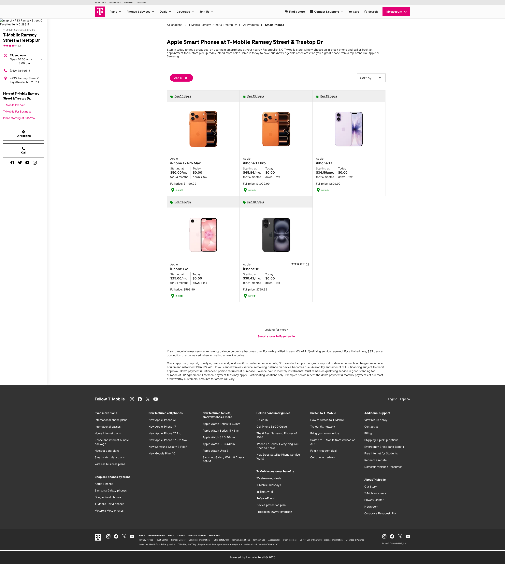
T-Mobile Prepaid (14, 105)
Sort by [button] (371, 77)
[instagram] (35, 162)
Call (23, 150)
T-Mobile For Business (17, 111)
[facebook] (12, 162)
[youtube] (27, 162)
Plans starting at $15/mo (19, 118)
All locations (174, 24)
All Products (251, 24)
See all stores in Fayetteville (276, 336)
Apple (178, 77)
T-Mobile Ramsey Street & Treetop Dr (213, 24)
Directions (24, 133)
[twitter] (20, 162)
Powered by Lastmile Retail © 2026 (252, 557)
